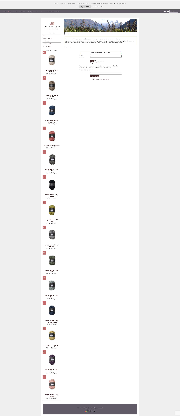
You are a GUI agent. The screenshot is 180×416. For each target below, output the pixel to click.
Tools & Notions (47, 38)
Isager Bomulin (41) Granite (51, 245)
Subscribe (22, 11)
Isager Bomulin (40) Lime (51, 220)
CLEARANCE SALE (48, 43)
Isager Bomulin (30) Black (51, 195)
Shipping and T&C (32, 11)
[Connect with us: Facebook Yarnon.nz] (162, 11)
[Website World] (90, 412)
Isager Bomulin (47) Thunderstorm (51, 321)
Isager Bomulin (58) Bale (52, 346)
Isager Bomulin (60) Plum (51, 370)
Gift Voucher (46, 46)
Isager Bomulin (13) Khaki (51, 96)
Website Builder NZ (90, 410)
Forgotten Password (96, 63)
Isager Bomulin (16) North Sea (51, 121)
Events (15, 11)
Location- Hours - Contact (52, 11)
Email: (81, 55)
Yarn (44, 36)
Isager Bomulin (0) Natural (52, 71)
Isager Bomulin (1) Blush (52, 146)
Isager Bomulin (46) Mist (51, 296)
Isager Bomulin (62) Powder (51, 395)
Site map (90, 408)
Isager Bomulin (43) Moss (51, 271)
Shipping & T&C (85, 6)
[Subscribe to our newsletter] (168, 11)
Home (4, 11)
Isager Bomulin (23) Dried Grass (51, 170)
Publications (46, 41)
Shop (9, 11)
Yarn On (85, 408)
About (41, 11)
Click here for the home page (100, 79)
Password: (82, 57)
